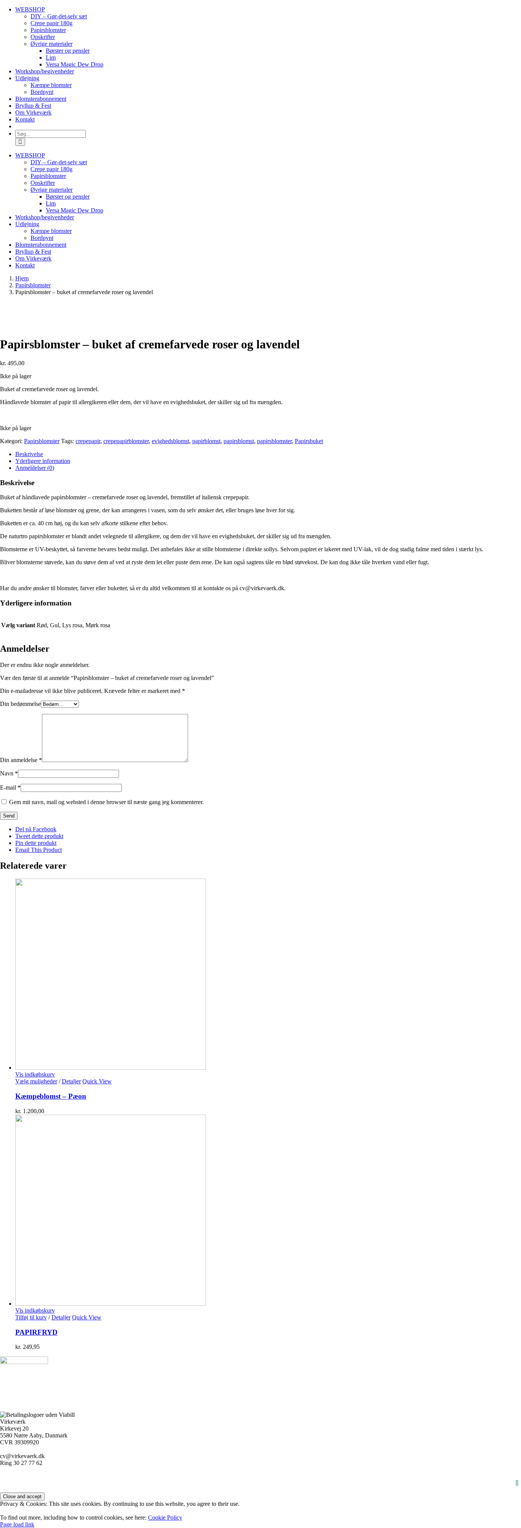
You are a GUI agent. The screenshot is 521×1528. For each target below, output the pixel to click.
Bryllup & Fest (484, 1476)
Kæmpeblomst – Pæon (50, 1096)
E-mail (10, 787)
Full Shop (347, 1476)
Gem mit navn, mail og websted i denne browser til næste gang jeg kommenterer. (106, 802)
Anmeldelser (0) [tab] (34, 468)
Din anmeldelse (21, 760)
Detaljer (71, 1081)
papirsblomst (239, 441)
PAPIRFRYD (36, 1332)
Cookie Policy (165, 1517)
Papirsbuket (309, 441)
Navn (9, 773)
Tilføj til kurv (31, 1317)
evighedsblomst (170, 441)
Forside (93, 1476)
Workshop (54, 1476)
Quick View (97, 1081)
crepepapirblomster (126, 441)
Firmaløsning (434, 1476)
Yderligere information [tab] (42, 461)
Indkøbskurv (370, 1483)
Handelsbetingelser (316, 1483)
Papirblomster (246, 1476)
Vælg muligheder (36, 1081)
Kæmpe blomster (140, 1476)
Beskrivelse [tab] (29, 454)
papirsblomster (274, 441)
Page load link (17, 1524)
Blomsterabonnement (470, 1483)
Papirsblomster (41, 441)
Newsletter (415, 1483)
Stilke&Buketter (298, 1476)
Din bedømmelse (20, 704)
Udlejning (388, 1476)
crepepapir (88, 441)
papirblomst (206, 441)
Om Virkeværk (194, 1476)
